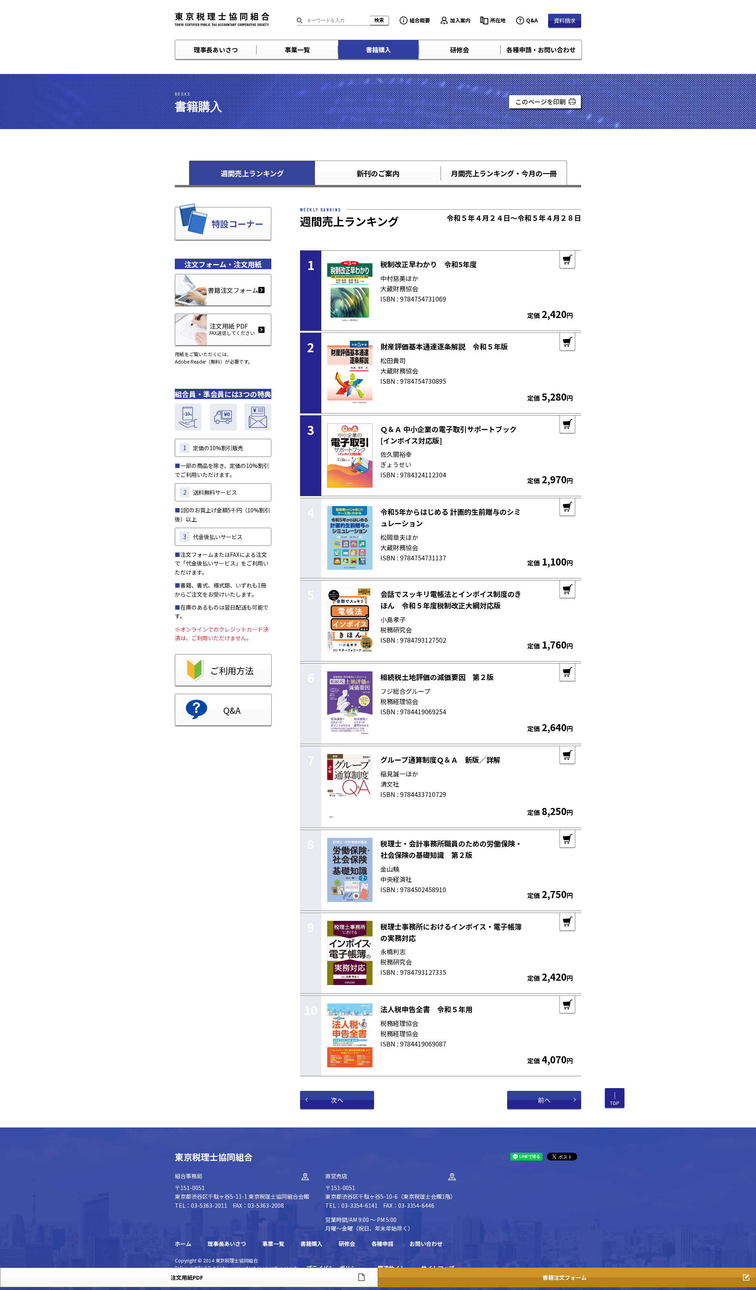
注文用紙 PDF (232, 328)
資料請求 (565, 20)
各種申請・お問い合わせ (541, 49)
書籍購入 (378, 49)
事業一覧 (297, 49)
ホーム (183, 1243)
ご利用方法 (232, 670)
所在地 (498, 20)
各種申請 (382, 1243)
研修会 (459, 49)
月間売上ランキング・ (504, 173)
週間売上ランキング (252, 173)
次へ (337, 1100)
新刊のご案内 (378, 173)
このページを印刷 (540, 101)
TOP (614, 1103)
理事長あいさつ (216, 49)
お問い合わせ (426, 1243)
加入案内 (460, 20)
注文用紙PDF (186, 1277)
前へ (544, 1100)
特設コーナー (237, 223)
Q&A (532, 20)
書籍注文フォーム (233, 290)
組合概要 (420, 20)
